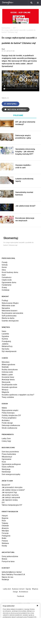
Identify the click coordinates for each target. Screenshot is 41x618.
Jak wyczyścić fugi (9, 492)
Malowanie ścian (8, 306)
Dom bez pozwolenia (10, 452)
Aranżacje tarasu (8, 380)
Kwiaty (4, 546)
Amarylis (5, 528)
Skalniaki (5, 367)
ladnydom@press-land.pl (12, 572)
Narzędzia (6, 308)
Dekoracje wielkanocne (11, 425)
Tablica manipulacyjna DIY (12, 505)
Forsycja (5, 533)
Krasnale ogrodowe (9, 387)
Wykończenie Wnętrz (10, 303)
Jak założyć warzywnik (11, 497)
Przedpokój (6, 341)
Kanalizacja (6, 472)
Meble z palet (7, 375)
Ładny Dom (6, 438)
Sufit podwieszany (9, 316)
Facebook (20, 596)
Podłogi (5, 300)
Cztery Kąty (6, 441)
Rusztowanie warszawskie (12, 313)
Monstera (5, 362)
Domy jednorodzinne (10, 556)
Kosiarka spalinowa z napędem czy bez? (18, 395)
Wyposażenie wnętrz (10, 410)
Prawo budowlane (9, 454)
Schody (5, 265)
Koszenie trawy (8, 377)
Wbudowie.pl (7, 457)
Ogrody (28, 589)
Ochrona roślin (7, 372)
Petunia (5, 541)
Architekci (6, 420)
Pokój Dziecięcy (8, 413)
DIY (14, 28)
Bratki (4, 538)
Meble (4, 408)
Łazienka (5, 334)
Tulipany (5, 523)
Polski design (7, 423)
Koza (4, 462)
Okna (4, 270)
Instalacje (5, 290)
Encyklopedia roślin (9, 385)
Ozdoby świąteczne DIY (11, 415)
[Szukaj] (31, 3)
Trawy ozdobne (8, 397)
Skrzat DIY (6, 485)
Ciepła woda (7, 280)
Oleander (5, 526)
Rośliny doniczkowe (10, 370)
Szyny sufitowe (8, 467)
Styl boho (5, 349)
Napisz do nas (7, 577)
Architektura (23, 592)
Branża (4, 559)
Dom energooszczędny (11, 474)
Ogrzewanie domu (9, 282)
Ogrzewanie (6, 459)
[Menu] (38, 3)
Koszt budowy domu (10, 272)
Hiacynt (5, 516)
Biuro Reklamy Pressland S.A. (13, 574)
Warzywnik (6, 382)
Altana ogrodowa (8, 364)
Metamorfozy (7, 346)
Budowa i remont (18, 589)
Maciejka (5, 531)
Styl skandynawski (9, 351)
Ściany (4, 287)
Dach (4, 275)
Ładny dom (7, 589)
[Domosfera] (7, 3)
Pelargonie (6, 536)
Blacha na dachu (8, 318)
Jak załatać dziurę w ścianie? (13, 490)
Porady (4, 262)
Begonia (5, 518)
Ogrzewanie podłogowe (11, 464)
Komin (4, 267)
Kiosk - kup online (20, 12)
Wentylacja (6, 469)
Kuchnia (5, 339)
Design (15, 592)
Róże (4, 521)
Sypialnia (5, 336)
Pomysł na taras (8, 561)
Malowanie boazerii (9, 311)
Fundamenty (6, 285)
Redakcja (5, 579)
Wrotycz (5, 390)
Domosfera (6, 28)
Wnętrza (35, 589)
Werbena (5, 543)
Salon (4, 331)
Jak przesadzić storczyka (12, 487)
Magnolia (5, 392)
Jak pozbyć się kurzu (10, 495)
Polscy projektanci (9, 418)
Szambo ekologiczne (10, 321)
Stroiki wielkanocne (9, 428)
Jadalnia (5, 344)
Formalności (6, 277)
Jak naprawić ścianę (10, 500)
